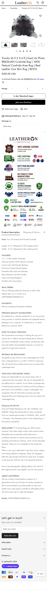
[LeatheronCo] (23, 2)
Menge (4, 88)
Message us (6, 121)
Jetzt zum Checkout (23, 102)
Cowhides (13, 8)
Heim (4, 8)
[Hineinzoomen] (40, 35)
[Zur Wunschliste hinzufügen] (40, 15)
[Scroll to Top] (43, 578)
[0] (42, 2)
